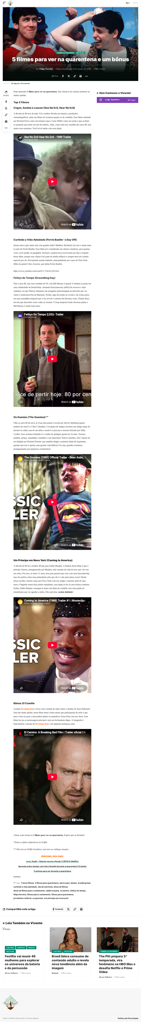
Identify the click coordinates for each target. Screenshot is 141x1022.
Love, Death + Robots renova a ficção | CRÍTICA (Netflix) (52, 861)
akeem (74, 883)
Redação (55, 973)
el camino (64, 890)
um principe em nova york (56, 898)
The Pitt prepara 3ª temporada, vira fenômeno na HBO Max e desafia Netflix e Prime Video (117, 964)
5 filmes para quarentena (46, 883)
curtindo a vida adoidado (25, 887)
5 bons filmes (27, 883)
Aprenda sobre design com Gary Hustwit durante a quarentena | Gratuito (52, 866)
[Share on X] (68, 76)
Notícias (80, 53)
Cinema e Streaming (65, 53)
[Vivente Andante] (10, 3)
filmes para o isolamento (38, 894)
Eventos (21, 947)
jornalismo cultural (22, 898)
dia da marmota (45, 887)
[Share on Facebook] (63, 76)
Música (32, 947)
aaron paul (64, 883)
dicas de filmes (61, 887)
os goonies (37, 898)
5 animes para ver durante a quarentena (52, 871)
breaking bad (84, 883)
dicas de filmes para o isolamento (29, 890)
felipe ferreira (19, 894)
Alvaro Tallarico (11, 973)
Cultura (10, 947)
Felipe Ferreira (46, 69)
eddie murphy (52, 890)
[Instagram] (117, 100)
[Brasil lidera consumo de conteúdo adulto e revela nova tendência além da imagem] (70, 939)
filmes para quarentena (62, 894)
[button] (5, 3)
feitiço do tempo (78, 890)
